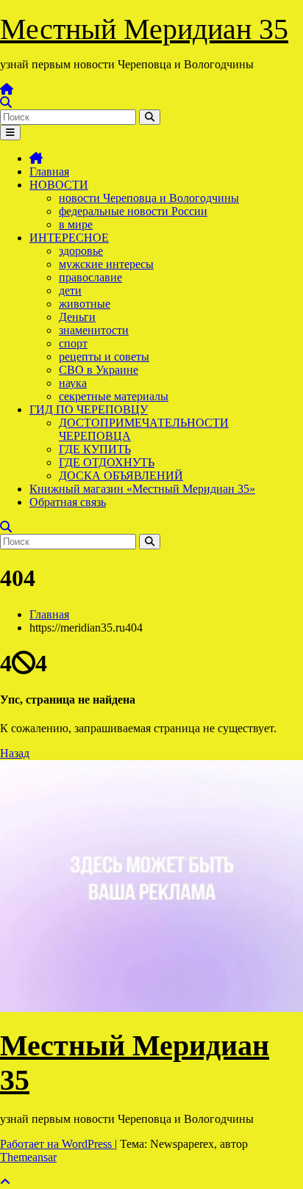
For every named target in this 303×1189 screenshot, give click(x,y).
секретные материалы (113, 396)
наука (73, 383)
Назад (14, 753)
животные (84, 303)
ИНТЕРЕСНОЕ (69, 237)
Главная (49, 171)
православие (90, 277)
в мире (76, 224)
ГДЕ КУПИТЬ (95, 449)
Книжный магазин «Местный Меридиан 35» (142, 489)
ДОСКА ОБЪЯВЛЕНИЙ (121, 475)
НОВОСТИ (58, 184)
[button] (6, 102)
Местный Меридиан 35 (144, 29)
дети (70, 290)
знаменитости (94, 330)
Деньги (77, 317)
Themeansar (28, 1157)
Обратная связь (67, 502)
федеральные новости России (133, 211)
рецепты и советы (104, 356)
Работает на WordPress (57, 1144)
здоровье (81, 251)
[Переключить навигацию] (10, 132)
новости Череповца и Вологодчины (149, 198)
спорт (73, 343)
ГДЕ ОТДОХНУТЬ (106, 462)
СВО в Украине (98, 370)
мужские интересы (106, 264)
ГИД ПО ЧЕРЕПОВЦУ (88, 409)
